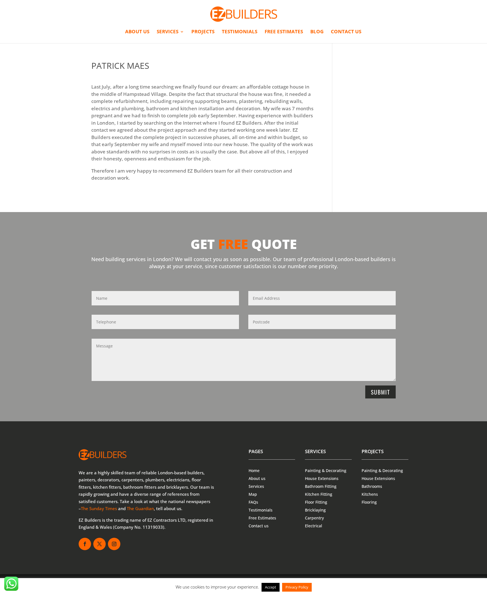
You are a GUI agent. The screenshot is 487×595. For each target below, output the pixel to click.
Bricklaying (315, 510)
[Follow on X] (99, 544)
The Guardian (140, 508)
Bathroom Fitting (321, 486)
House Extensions (321, 478)
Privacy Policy (296, 587)
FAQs (253, 502)
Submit (380, 392)
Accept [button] (270, 587)
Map (253, 494)
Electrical (313, 525)
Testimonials (239, 32)
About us (137, 32)
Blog (317, 32)
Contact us (346, 32)
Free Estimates (284, 32)
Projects (202, 32)
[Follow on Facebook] (85, 544)
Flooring (369, 502)
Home (254, 470)
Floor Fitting (316, 502)
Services (167, 32)
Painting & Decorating (325, 470)
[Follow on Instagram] (114, 544)
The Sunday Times (99, 508)
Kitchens (370, 494)
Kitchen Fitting (318, 494)
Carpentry (314, 518)
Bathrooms (372, 486)
